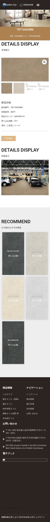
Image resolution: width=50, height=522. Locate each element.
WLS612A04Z (13, 251)
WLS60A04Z (13, 340)
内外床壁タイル (21, 36)
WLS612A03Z (37, 251)
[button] (38, 5)
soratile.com (12, 508)
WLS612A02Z (13, 296)
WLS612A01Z (37, 296)
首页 (11, 36)
